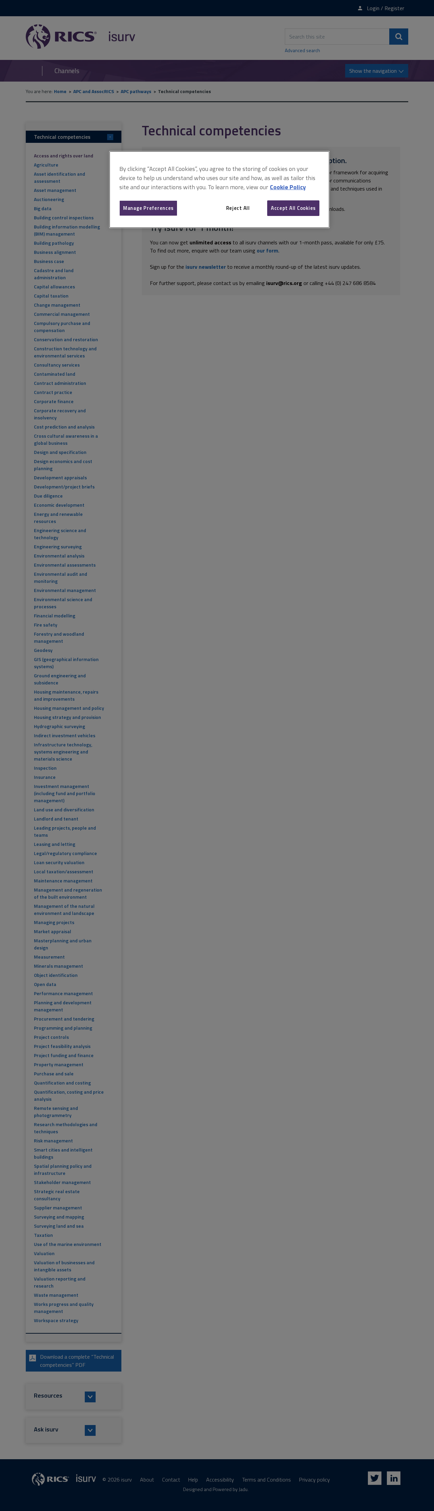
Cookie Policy (288, 187)
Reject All (238, 208)
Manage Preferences (148, 208)
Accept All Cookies (293, 208)
